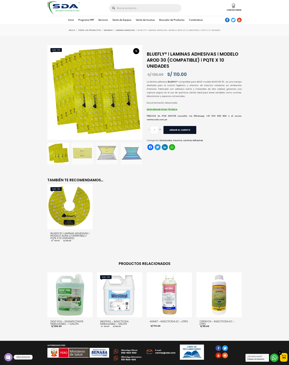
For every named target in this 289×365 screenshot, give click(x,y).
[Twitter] (233, 20)
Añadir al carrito (179, 130)
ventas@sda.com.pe (167, 352)
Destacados (166, 140)
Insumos (177, 140)
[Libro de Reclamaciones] (192, 352)
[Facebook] (227, 20)
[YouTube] (239, 20)
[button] (136, 51)
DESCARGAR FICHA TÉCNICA (162, 109)
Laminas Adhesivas (193, 140)
